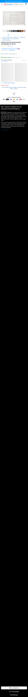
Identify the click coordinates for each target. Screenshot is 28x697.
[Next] (25, 60)
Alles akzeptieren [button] (14, 688)
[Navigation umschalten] (2, 4)
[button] (14, 48)
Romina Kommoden (6, 40)
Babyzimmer (16, 37)
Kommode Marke (15, 38)
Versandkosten (12, 50)
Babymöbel (22, 37)
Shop (4, 37)
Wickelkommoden (6, 38)
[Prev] (23, 60)
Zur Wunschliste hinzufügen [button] (9, 82)
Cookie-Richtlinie (4, 129)
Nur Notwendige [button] (14, 691)
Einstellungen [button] (14, 695)
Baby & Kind (9, 37)
